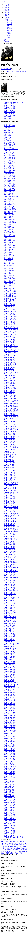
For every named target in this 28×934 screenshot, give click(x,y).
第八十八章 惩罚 (8, 267)
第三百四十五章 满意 (9, 689)
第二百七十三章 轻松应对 (11, 571)
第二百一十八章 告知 (9, 480)
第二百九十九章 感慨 (9, 613)
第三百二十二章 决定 (9, 651)
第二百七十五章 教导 (9, 574)
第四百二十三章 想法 (9, 817)
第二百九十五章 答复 (9, 607)
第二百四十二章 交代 (9, 520)
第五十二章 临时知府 (9, 208)
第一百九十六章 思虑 (9, 444)
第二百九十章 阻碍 (9, 599)
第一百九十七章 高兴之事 (11, 446)
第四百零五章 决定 (9, 787)
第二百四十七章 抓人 (9, 528)
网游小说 (7, 10)
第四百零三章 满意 (9, 784)
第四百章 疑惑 (8, 779)
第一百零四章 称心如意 (10, 293)
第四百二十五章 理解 (9, 820)
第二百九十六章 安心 (9, 608)
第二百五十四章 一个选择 (11, 539)
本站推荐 (9, 32)
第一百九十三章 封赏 (9, 439)
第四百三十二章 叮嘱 (9, 107)
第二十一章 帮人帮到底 (10, 157)
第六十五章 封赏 (8, 229)
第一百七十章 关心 (9, 401)
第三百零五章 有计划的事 (11, 623)
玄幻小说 (7, 4)
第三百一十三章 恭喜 (9, 636)
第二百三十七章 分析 (9, 512)
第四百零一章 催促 (9, 781)
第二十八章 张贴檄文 (9, 168)
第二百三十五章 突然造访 (11, 508)
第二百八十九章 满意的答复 (11, 597)
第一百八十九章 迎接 (9, 433)
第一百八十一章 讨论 (9, 420)
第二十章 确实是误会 (9, 155)
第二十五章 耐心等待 (9, 163)
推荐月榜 (9, 25)
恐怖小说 (7, 14)
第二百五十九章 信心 (9, 548)
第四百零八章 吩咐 (9, 792)
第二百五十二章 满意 (9, 536)
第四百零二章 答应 (9, 782)
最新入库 (9, 37)
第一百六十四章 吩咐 (9, 392)
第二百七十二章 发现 (9, 569)
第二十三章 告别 (8, 160)
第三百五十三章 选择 (9, 702)
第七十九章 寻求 (8, 252)
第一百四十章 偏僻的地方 (11, 352)
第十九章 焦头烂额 (9, 154)
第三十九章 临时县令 (9, 186)
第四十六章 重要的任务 (10, 198)
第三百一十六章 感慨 (9, 641)
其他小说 (7, 17)
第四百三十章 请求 (9, 110)
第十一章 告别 (8, 140)
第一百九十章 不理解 (9, 434)
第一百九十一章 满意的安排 (11, 436)
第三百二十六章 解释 (9, 658)
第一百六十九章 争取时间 (11, 400)
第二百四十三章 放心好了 (11, 521)
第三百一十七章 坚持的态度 (11, 643)
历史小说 (7, 9)
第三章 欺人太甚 (8, 127)
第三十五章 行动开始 (9, 180)
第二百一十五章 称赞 (9, 475)
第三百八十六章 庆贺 (9, 756)
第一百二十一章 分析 (9, 321)
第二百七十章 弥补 (9, 566)
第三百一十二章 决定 (9, 635)
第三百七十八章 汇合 (9, 743)
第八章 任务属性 (8, 135)
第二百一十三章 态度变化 (11, 472)
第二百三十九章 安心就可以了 (12, 515)
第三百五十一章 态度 (9, 699)
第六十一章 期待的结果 (10, 222)
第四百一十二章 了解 (9, 799)
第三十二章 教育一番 (9, 175)
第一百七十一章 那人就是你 (11, 403)
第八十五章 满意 (8, 262)
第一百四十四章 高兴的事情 (11, 359)
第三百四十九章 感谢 (9, 695)
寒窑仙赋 (21, 851)
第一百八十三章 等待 (9, 423)
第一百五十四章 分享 (9, 375)
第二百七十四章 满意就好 (11, 572)
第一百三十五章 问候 (9, 344)
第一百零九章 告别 (9, 301)
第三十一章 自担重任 (9, 173)
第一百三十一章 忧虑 (9, 337)
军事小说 (6, 41)
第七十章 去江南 (8, 237)
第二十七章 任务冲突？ (10, 167)
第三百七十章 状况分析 (10, 730)
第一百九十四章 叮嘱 (9, 441)
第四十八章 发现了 (9, 201)
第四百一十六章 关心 (9, 805)
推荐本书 (3, 79)
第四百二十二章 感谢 (9, 815)
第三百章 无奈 (8, 615)
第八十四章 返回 (8, 260)
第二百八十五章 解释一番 (11, 590)
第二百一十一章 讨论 (9, 469)
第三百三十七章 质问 (9, 676)
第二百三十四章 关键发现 (11, 507)
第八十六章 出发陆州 (9, 264)
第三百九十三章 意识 (9, 768)
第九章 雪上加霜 (8, 137)
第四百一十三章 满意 (9, 801)
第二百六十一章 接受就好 (11, 551)
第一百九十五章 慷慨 (9, 443)
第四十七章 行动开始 (9, 200)
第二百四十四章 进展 (9, 523)
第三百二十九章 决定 (9, 663)
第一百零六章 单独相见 (10, 296)
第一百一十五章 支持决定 (11, 311)
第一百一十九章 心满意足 (11, 318)
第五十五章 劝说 (8, 213)
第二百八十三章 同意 (9, 587)
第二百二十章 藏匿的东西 (11, 484)
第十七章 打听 (8, 150)
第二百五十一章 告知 (9, 535)
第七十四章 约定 (8, 244)
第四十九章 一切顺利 (9, 203)
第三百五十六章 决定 (9, 707)
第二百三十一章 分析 (9, 502)
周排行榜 (9, 27)
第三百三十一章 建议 (9, 666)
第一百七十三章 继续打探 (11, 406)
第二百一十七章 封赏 (9, 479)
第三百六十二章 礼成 (9, 717)
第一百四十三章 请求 (9, 357)
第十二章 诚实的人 (9, 142)
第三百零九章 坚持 (9, 630)
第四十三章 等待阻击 (9, 193)
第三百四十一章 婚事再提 (11, 682)
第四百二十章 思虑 (9, 812)
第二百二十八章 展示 (9, 497)
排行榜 (6, 19)
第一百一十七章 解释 (9, 314)
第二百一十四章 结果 (9, 474)
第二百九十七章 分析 (9, 610)
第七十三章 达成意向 (9, 242)
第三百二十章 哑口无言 (10, 648)
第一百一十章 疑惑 (9, 303)
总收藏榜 (9, 30)
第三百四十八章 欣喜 (9, 694)
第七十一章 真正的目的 (10, 239)
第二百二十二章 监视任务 (11, 487)
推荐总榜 (9, 22)
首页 (5, 40)
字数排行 (9, 33)
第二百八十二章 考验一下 (11, 585)
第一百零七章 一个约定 (10, 298)
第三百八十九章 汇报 (9, 761)
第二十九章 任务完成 (9, 170)
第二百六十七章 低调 (9, 561)
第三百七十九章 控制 (9, 745)
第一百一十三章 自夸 (9, 308)
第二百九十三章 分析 (9, 603)
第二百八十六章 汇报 (9, 592)
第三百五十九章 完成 (9, 712)
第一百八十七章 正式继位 (11, 429)
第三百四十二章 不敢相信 (11, 684)
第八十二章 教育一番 (9, 257)
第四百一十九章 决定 (9, 810)
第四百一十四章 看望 (9, 802)
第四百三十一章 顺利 (9, 108)
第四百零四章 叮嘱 (9, 786)
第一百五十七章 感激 (9, 380)
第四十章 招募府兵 (9, 188)
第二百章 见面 (8, 451)
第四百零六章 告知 (9, 789)
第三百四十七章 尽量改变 (11, 692)
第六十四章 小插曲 (9, 227)
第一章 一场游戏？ (9, 124)
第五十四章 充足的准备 (10, 211)
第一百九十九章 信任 (9, 449)
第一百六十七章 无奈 (9, 397)
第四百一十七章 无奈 (9, 807)
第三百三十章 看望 (9, 664)
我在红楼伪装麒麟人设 (9, 843)
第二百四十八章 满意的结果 (11, 530)
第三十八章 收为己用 (9, 185)
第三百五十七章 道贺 (9, 709)
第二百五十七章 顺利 (9, 544)
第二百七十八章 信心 (9, 579)
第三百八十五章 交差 (9, 755)
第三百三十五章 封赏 (9, 672)
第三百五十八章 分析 (9, 710)
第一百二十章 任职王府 (10, 319)
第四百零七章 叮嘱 (9, 791)
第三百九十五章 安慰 (9, 771)
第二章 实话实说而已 (9, 126)
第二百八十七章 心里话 (10, 594)
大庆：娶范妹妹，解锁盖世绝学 (9, 844)
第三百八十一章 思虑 (9, 748)
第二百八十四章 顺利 (9, 589)
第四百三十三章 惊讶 (9, 105)
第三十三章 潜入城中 (9, 177)
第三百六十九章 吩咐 (9, 728)
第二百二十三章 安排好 (10, 489)
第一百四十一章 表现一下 (11, 354)
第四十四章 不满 (8, 195)
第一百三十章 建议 (9, 336)
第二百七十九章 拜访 (9, 580)
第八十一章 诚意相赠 (9, 255)
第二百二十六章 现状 (9, 493)
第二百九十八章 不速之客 (11, 612)
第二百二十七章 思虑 (9, 495)
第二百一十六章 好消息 (10, 477)
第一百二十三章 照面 (9, 324)
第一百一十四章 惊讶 (9, 310)
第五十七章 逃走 (8, 216)
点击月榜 (9, 24)
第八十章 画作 (8, 254)
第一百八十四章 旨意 (9, 424)
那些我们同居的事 (21, 843)
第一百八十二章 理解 (9, 421)
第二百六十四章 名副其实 (11, 556)
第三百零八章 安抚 (9, 628)
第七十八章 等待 (8, 250)
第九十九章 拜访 (8, 285)
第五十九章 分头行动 (9, 219)
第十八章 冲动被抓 (9, 152)
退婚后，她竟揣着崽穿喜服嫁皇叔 (17, 848)
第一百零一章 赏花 (9, 288)
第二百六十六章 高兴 (9, 559)
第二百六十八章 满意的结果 (11, 562)
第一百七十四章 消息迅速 (11, 408)
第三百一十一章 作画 (9, 633)
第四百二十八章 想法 (9, 113)
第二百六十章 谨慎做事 (10, 549)
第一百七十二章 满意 (9, 405)
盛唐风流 (9, 841)
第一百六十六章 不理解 (10, 395)
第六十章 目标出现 (9, 221)
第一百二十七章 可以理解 (11, 331)
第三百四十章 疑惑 (9, 681)
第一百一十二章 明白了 (10, 306)
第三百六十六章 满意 (9, 723)
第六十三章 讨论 (8, 226)
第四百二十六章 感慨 (9, 822)
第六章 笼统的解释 (9, 132)
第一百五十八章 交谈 (9, 382)
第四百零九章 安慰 (9, 794)
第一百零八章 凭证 (9, 300)
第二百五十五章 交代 (9, 541)
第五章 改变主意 (8, 131)
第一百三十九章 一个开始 (11, 351)
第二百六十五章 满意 (9, 557)
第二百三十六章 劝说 (9, 510)
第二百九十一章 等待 (9, 600)
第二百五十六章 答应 (9, 543)
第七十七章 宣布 (8, 249)
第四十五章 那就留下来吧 (11, 196)
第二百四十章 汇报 (9, 516)
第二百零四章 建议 (9, 457)
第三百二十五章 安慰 (9, 656)
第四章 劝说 (7, 129)
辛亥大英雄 (4, 841)
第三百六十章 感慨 (9, 713)
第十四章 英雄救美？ (9, 145)
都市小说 (7, 7)
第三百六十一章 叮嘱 (9, 715)
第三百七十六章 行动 (9, 740)
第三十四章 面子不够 (9, 178)
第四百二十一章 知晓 (9, 814)
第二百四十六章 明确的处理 (11, 526)
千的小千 (3, 69)
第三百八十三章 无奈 (9, 751)
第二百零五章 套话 (9, 459)
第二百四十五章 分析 (9, 525)
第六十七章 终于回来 (9, 232)
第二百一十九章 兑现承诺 (11, 482)
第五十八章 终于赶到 (9, 218)
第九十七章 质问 (8, 282)
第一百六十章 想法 (9, 385)
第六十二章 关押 (8, 224)
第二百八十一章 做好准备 (11, 584)
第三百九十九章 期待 (9, 778)
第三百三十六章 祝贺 (9, 674)
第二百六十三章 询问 (9, 554)
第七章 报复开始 (8, 134)
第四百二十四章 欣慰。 (10, 819)
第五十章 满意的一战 (9, 204)
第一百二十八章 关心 (9, 333)
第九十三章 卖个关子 (9, 275)
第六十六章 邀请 (8, 231)
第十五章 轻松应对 (9, 147)
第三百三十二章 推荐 (9, 668)
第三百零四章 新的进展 (10, 622)
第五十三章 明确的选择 (10, 209)
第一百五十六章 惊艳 (9, 378)
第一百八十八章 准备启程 (11, 431)
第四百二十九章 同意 (9, 112)
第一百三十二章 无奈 (9, 339)
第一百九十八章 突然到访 (11, 447)
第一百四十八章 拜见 (9, 365)
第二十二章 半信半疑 (9, 158)
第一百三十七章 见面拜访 (11, 347)
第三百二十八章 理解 (9, 661)
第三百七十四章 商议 (9, 736)
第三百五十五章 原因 (9, 705)
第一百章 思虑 (8, 287)
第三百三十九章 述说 (9, 679)
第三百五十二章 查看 (9, 700)
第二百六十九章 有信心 (10, 564)
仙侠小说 (7, 6)
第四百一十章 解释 (9, 796)
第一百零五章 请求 (9, 295)
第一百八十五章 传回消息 (11, 426)
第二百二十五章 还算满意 (11, 492)
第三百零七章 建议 (9, 626)
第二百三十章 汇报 (9, 500)
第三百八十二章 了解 (9, 750)
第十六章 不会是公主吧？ (11, 149)
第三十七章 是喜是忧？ (10, 183)
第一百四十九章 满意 (9, 367)
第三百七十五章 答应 (9, 738)
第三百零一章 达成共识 (10, 617)
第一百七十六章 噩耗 (9, 411)
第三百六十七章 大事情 (10, 725)
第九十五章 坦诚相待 (9, 278)
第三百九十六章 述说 (9, 773)
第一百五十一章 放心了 (10, 370)
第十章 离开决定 (8, 139)
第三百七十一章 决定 (9, 732)
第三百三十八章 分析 (9, 677)
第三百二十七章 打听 (9, 659)
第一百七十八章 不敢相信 (11, 415)
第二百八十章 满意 (9, 582)
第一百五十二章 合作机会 (11, 372)
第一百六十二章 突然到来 (11, 388)
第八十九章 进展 (8, 268)
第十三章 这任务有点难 (10, 144)
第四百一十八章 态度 (9, 809)
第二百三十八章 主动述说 (11, 513)
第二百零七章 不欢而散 (10, 462)
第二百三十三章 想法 (9, 505)
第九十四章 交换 (8, 277)
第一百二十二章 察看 (9, 323)
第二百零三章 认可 (9, 456)
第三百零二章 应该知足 (10, 618)
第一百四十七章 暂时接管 (11, 364)
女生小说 (7, 15)
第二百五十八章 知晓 (9, 546)
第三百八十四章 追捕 (9, 753)
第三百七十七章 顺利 (9, 741)
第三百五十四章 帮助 (9, 704)
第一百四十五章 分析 (9, 360)
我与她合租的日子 (14, 851)
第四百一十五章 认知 (9, 804)
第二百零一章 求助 (9, 452)
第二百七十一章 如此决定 (11, 567)
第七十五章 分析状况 (9, 245)
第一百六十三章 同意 (9, 390)
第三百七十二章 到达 (9, 733)
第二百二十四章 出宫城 (10, 490)
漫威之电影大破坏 (17, 841)
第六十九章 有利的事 (9, 236)
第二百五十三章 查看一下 (11, 538)
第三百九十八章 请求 (9, 776)
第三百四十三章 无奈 (9, 686)
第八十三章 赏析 (8, 259)
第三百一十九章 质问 (9, 646)
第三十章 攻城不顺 (9, 172)
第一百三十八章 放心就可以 (11, 349)
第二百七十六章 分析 (9, 576)
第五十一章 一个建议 (9, 206)
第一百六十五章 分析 (9, 393)
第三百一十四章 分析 (9, 638)
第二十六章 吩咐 (8, 165)
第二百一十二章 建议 (9, 470)
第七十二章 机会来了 (9, 241)
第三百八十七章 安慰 (9, 758)
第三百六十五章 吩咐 (9, 722)
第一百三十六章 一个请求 (11, 346)
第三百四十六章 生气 (9, 691)
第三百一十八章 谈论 (9, 645)
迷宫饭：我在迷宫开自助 (16, 853)
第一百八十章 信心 (9, 418)
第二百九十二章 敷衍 (9, 602)
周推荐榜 (9, 29)
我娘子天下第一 (18, 846)
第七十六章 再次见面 (9, 247)
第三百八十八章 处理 (9, 759)
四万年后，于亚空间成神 (7, 849)
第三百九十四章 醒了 (9, 769)
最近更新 (9, 35)
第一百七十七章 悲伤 (9, 413)
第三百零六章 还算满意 (10, 625)
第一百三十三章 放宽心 (10, 341)
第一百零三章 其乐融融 (10, 291)
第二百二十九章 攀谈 (9, 498)
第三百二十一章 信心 (9, 649)
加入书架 (9, 79)
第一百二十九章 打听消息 (11, 334)
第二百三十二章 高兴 (9, 503)
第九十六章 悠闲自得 (9, 280)
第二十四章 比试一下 (9, 162)
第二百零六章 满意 (9, 461)
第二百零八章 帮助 (9, 464)
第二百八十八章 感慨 (9, 595)
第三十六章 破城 (8, 181)
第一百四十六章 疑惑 (9, 362)
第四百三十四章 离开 (9, 103)
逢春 (7, 851)
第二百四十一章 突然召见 (11, 518)
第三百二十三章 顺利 (9, 653)
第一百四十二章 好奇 (9, 356)
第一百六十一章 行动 (9, 387)
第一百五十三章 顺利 (9, 374)
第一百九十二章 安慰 (9, 438)
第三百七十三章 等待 (9, 735)
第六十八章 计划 (8, 234)
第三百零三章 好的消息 (10, 620)
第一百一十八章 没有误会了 (11, 316)
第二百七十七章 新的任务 (11, 577)
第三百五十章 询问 (9, 697)
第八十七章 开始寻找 (9, 265)
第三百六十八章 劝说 (9, 727)
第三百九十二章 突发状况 (11, 766)
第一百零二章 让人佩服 (10, 290)
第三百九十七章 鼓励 (9, 774)
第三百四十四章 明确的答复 (11, 687)
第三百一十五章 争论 (9, 640)
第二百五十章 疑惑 (9, 533)
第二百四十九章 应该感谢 (11, 531)
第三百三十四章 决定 (9, 671)
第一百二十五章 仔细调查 (11, 328)
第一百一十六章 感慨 (9, 313)
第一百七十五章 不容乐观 (11, 410)
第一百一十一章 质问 (9, 305)
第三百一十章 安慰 (9, 631)
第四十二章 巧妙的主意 (10, 191)
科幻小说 (7, 12)
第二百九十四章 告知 (9, 605)
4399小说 (4, 1)
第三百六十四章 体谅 (9, 720)
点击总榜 (9, 20)
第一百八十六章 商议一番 (11, 428)
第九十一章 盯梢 (8, 272)
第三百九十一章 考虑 (9, 764)
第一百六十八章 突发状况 (11, 398)
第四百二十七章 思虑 (9, 115)
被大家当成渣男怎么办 (21, 849)
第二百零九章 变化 (9, 466)
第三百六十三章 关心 (9, 718)
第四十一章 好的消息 (9, 190)
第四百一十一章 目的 (9, 797)
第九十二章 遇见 (8, 273)
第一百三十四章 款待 (9, 342)
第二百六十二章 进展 (9, 553)
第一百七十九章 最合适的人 (11, 416)
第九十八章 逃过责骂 (9, 283)
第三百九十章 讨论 (9, 763)
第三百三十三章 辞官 (9, 669)
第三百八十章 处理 (9, 746)
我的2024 (3, 851)
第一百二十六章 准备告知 (11, 329)
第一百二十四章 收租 (9, 326)
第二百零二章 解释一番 (10, 454)
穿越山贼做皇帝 (9, 846)
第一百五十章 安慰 (9, 369)
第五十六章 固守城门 (9, 214)
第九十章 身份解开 (9, 270)
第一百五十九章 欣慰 (9, 383)
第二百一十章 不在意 (9, 467)
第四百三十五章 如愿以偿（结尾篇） (17, 71)
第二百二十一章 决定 (9, 485)
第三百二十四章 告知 (9, 654)
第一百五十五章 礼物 (9, 377)
